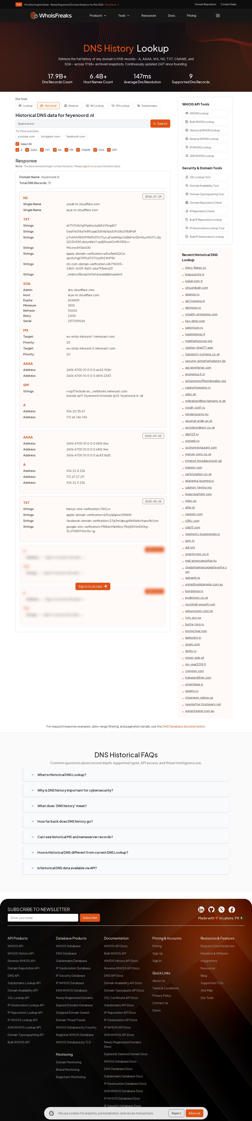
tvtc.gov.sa (193, 618)
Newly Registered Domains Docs (122, 1044)
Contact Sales (229, 4)
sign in (86, 166)
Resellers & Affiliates (214, 953)
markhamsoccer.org (198, 341)
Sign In (156, 961)
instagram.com (50, 136)
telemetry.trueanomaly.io (202, 534)
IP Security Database (70, 975)
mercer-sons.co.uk (198, 454)
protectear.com (196, 631)
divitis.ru (190, 651)
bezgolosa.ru (194, 591)
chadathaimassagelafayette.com (206, 569)
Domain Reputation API (23, 968)
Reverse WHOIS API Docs (121, 968)
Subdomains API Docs (119, 1005)
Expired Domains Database (74, 1005)
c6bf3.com (192, 527)
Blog (204, 975)
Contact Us (160, 1003)
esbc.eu (190, 501)
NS (60, 150)
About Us (158, 981)
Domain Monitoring (68, 1062)
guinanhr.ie (192, 578)
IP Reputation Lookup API (25, 1012)
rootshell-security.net (200, 604)
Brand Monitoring (67, 1069)
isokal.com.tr (194, 281)
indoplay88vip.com (198, 677)
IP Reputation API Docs (120, 1012)
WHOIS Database (68, 946)
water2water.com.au (199, 711)
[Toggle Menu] (218, 15)
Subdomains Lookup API (24, 983)
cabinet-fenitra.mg (198, 487)
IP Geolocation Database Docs (125, 1083)
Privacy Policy (161, 995)
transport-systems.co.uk (202, 354)
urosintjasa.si (194, 684)
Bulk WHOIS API (19, 1042)
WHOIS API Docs (115, 946)
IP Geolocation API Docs (120, 1020)
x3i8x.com (192, 521)
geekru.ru (191, 691)
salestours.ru (194, 327)
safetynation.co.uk (198, 474)
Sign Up (157, 953)
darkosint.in (193, 637)
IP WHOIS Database (70, 983)
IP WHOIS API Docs (117, 1027)
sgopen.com (194, 514)
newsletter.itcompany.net (203, 704)
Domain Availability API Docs (123, 983)
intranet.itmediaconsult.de (203, 461)
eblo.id (190, 507)
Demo (156, 1010)
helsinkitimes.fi (195, 334)
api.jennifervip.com (198, 367)
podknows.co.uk (196, 598)
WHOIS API (15, 946)
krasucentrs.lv (194, 274)
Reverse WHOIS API (21, 961)
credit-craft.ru (195, 407)
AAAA (33, 150)
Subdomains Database (71, 961)
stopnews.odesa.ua (199, 697)
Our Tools (207, 998)
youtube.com (26, 136)
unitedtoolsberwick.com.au (204, 584)
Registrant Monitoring (71, 1077)
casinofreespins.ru (197, 387)
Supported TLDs (212, 983)
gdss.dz (190, 394)
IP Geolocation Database (73, 968)
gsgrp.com (192, 644)
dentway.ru (193, 307)
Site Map (207, 990)
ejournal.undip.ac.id (198, 421)
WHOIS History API (21, 953)
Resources (148, 15)
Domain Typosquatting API (26, 1035)
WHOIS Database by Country (76, 1027)
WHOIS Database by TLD (73, 1042)
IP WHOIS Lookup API (22, 1020)
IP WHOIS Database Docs (122, 1098)
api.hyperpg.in (195, 301)
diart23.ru (192, 434)
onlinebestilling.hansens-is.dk (205, 401)
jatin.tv (190, 541)
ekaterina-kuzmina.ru (199, 481)
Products (95, 15)
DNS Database (66, 953)
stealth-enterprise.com (201, 314)
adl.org (190, 547)
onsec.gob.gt (194, 657)
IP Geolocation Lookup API (26, 1005)
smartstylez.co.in (197, 554)
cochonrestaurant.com (201, 447)
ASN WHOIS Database (71, 990)
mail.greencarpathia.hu (201, 561)
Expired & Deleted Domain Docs (126, 1054)
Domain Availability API (23, 990)
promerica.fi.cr (195, 374)
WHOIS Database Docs (120, 1061)
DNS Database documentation (183, 726)
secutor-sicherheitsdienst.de (205, 361)
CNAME (85, 150)
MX (71, 150)
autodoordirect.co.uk (200, 427)
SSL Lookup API (18, 998)
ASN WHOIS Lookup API (24, 1027)
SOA (101, 150)
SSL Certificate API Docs (121, 998)
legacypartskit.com (198, 494)
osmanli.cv (192, 441)
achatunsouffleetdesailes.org (205, 381)
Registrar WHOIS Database (75, 1035)
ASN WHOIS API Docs (119, 1035)
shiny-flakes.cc (195, 268)
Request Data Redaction (218, 946)
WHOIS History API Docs (121, 961)
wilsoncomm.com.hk (199, 611)
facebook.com (75, 136)
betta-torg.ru (194, 624)
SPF (114, 150)
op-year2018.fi (195, 664)
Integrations (209, 961)
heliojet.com (193, 467)
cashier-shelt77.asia (199, 347)
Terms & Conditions (165, 988)
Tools (121, 15)
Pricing (191, 15)
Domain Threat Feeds (70, 1020)
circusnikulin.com (196, 287)
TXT (47, 150)
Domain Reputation (205, 4)
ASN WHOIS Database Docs (123, 1091)
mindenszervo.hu (196, 414)
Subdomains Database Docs (123, 1076)
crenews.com (194, 671)
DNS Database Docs (118, 1069)
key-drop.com (195, 321)
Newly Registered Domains (74, 998)
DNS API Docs (113, 975)
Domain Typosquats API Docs (124, 990)
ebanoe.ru (192, 294)
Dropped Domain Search (72, 1012)
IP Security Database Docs (122, 1106)
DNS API (13, 975)
